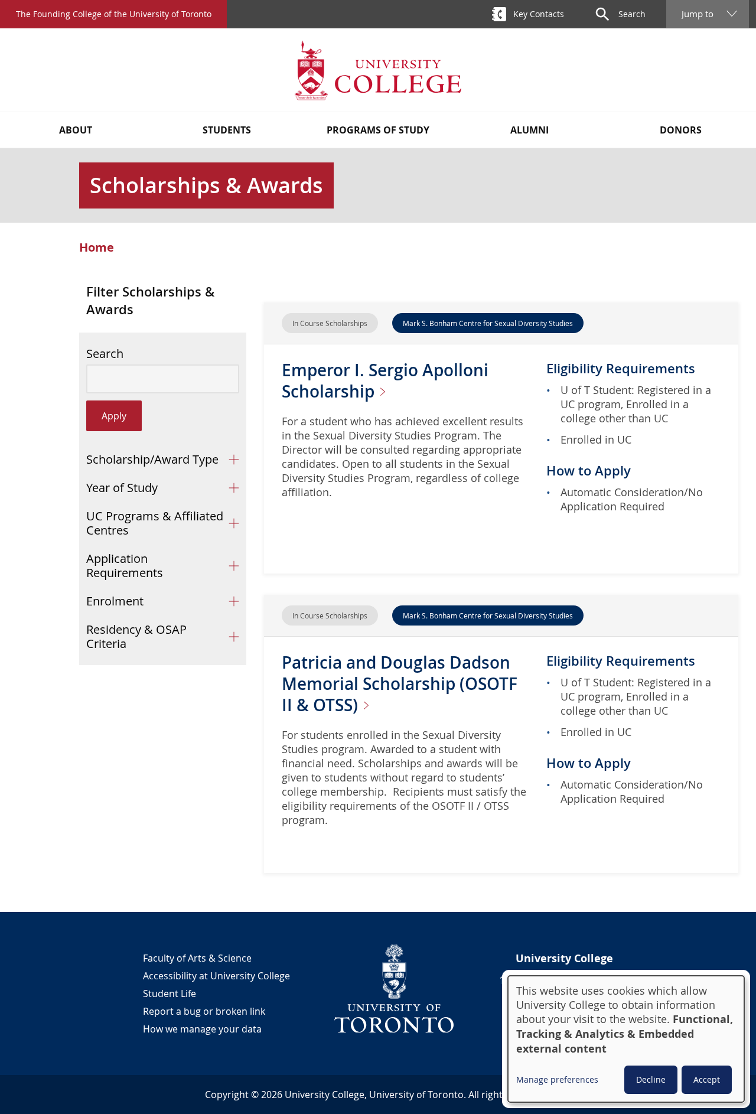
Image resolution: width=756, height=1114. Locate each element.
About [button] (75, 129)
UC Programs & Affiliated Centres (154, 523)
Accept (706, 1079)
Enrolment (115, 601)
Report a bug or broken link (204, 1011)
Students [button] (227, 129)
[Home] (378, 70)
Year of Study (122, 488)
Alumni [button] (529, 129)
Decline (651, 1079)
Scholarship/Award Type (152, 459)
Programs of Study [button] (378, 129)
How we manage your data (202, 1028)
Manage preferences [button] (557, 1079)
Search (104, 354)
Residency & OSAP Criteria (136, 636)
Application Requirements (124, 566)
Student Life (169, 993)
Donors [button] (681, 129)
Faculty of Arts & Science (197, 958)
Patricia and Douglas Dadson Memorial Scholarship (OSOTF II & (399, 684)
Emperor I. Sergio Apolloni (385, 380)
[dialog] (626, 1039)
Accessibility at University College (216, 975)
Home (96, 247)
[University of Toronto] (394, 988)
